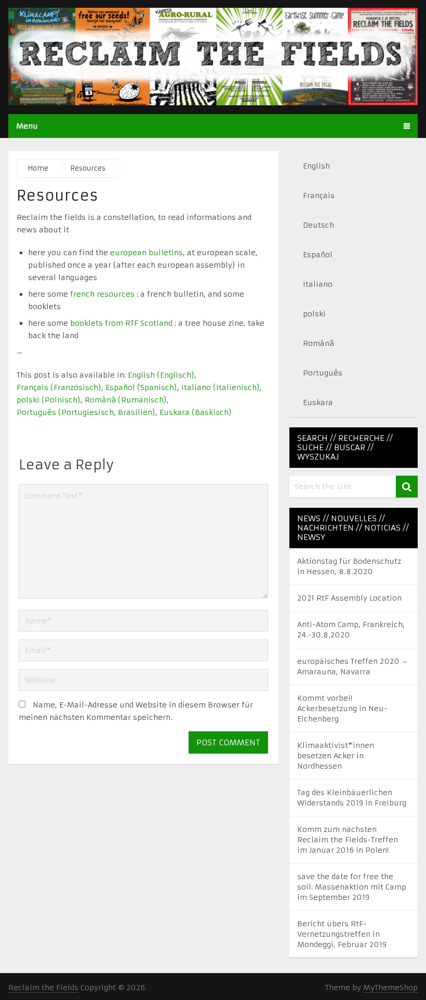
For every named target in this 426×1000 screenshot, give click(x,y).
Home (38, 168)
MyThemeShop (390, 987)
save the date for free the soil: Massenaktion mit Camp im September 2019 (351, 887)
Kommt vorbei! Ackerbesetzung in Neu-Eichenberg (342, 708)
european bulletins (146, 252)
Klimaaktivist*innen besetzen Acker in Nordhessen (335, 756)
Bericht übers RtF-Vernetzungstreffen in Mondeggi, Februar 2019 (342, 934)
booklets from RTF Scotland (121, 323)
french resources (102, 294)
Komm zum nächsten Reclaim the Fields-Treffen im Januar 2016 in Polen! (347, 840)
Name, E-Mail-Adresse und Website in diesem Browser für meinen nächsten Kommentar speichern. (136, 711)
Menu (27, 126)
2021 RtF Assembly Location (349, 598)
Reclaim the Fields (43, 987)
